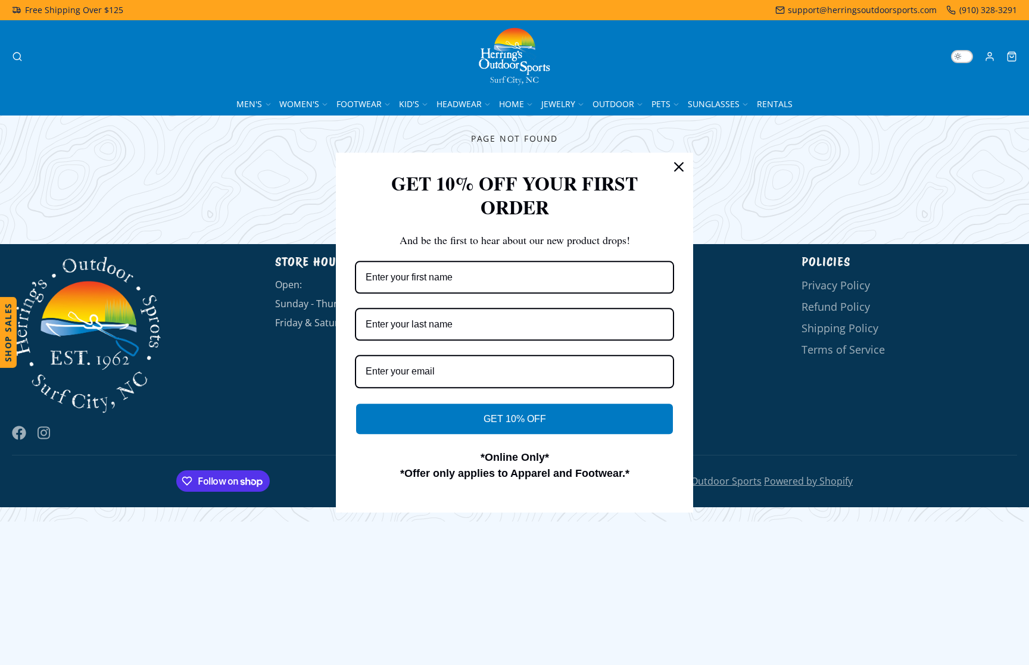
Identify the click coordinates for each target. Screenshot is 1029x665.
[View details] (87, 335)
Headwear (459, 104)
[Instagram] (45, 433)
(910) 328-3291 (988, 9)
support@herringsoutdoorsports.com (862, 9)
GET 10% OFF (515, 419)
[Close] (679, 166)
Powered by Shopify (808, 481)
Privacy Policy (836, 285)
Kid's (409, 104)
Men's (249, 104)
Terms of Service (843, 349)
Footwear (359, 104)
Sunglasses (714, 104)
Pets (661, 104)
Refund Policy (836, 306)
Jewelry (558, 104)
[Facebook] (19, 433)
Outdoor (613, 104)
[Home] (514, 56)
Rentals (775, 104)
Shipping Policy (840, 328)
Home (511, 104)
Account (989, 56)
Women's (299, 104)
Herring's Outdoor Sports (704, 481)
